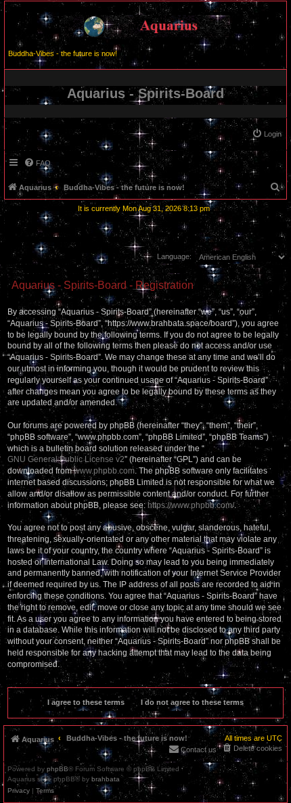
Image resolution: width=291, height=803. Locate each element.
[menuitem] (267, 134)
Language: (174, 256)
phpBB (57, 769)
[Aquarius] (145, 23)
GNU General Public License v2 (66, 459)
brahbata (105, 779)
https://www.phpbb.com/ (191, 505)
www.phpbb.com (104, 471)
